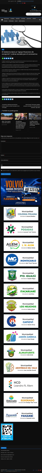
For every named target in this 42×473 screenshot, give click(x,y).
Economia (23, 18)
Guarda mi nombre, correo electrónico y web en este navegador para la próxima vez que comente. (21, 170)
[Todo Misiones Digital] (2, 20)
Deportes (18, 18)
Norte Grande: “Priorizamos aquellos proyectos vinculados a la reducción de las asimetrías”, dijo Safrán (32, 106)
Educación (29, 18)
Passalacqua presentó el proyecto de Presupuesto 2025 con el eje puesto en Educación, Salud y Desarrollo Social (21, 125)
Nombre (3, 155)
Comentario (3, 141)
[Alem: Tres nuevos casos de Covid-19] (7, 113)
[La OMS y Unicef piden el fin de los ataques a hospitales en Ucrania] (35, 113)
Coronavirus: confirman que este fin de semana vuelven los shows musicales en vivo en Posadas (11, 106)
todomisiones (10, 56)
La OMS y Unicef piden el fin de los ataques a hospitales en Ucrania (35, 123)
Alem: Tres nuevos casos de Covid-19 (6, 122)
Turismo (34, 18)
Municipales (6, 18)
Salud (3, 49)
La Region (12, 18)
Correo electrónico (5, 160)
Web (2, 165)
